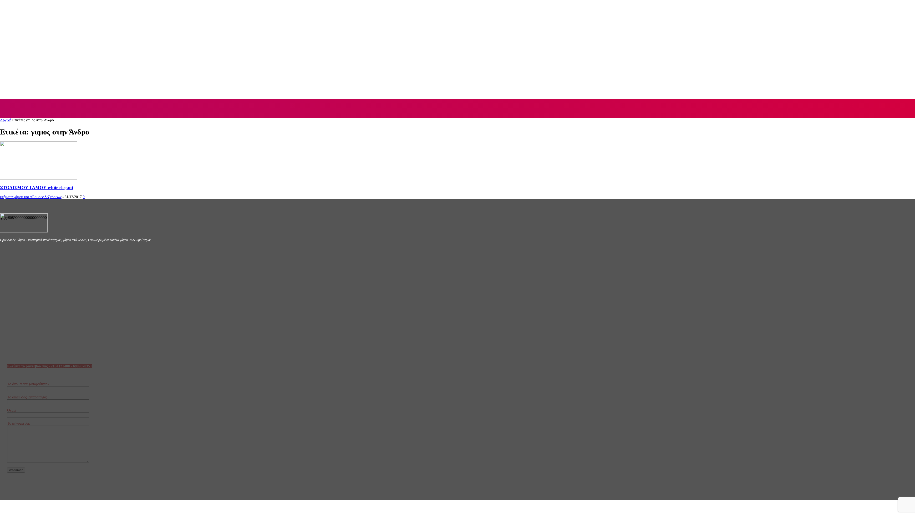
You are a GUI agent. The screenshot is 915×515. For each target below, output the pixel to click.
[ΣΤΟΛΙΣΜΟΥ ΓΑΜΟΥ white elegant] (38, 178)
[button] (906, 108)
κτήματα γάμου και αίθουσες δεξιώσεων (30, 197)
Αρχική (5, 120)
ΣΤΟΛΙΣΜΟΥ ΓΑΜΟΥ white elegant (36, 187)
